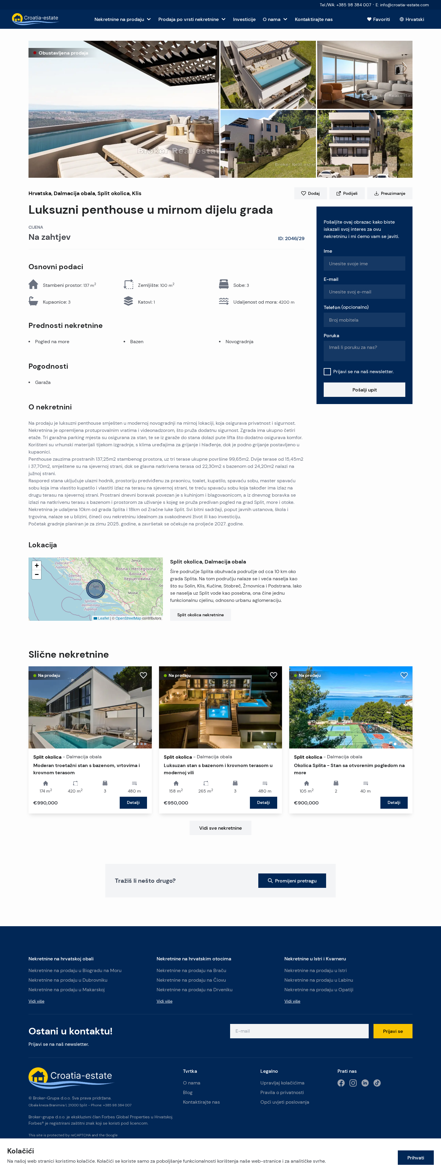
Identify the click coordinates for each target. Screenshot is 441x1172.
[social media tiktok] (377, 1083)
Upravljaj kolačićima (282, 1083)
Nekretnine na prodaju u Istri (315, 970)
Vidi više (36, 1001)
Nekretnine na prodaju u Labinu (318, 980)
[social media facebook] (341, 1083)
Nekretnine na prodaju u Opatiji (318, 989)
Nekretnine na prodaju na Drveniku (194, 989)
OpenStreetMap (128, 617)
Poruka (331, 335)
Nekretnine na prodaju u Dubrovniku (67, 980)
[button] (123, 109)
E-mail (331, 279)
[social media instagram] (353, 1083)
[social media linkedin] (365, 1083)
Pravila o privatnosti (282, 1092)
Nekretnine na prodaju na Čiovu (191, 980)
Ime (328, 251)
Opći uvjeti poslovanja (284, 1102)
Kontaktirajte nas (201, 1102)
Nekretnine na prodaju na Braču (191, 970)
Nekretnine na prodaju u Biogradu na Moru (75, 970)
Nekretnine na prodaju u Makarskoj (66, 989)
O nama (191, 1083)
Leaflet (103, 617)
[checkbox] (327, 371)
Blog (188, 1092)
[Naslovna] (36, 19)
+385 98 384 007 (117, 1105)
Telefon (346, 307)
